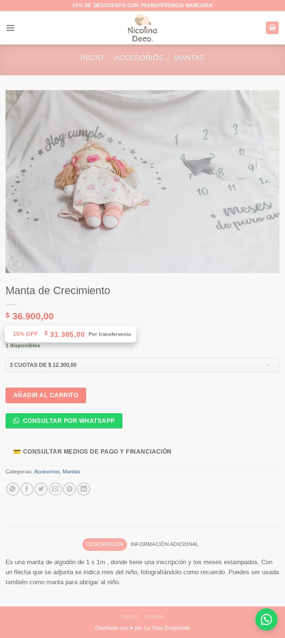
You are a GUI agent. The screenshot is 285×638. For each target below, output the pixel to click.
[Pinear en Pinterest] (69, 489)
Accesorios (139, 58)
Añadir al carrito (45, 395)
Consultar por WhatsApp (68, 420)
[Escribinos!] (266, 619)
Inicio (92, 58)
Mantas (189, 58)
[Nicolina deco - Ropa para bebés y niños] (142, 28)
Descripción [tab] (104, 544)
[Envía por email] (55, 489)
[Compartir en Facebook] (26, 489)
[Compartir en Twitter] (41, 489)
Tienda (153, 616)
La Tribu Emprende (167, 628)
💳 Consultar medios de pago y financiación (92, 451)
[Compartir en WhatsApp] (12, 489)
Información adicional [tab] (165, 544)
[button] (10, 28)
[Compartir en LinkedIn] (83, 489)
